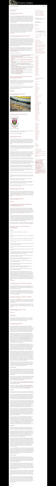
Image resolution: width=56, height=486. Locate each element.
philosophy (40, 170)
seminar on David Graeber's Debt (41, 171)
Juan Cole (36, 99)
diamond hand (31, 477)
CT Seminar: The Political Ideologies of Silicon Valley (20, 36)
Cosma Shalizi (36, 90)
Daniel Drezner (37, 93)
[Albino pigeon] (12, 201)
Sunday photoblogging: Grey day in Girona (18, 309)
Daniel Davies (36, 126)
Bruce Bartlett (42, 160)
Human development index (39, 166)
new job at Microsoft (18, 194)
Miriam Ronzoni (37, 71)
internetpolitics (41, 166)
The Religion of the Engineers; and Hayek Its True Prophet (20, 296)
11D (35, 82)
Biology (38, 160)
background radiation (26, 337)
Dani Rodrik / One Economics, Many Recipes (40, 44)
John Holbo (36, 66)
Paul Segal (36, 72)
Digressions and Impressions (38, 95)
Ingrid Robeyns (37, 65)
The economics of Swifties (38, 150)
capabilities (37, 161)
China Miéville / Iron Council (38, 41)
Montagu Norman (37, 133)
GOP (40, 165)
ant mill (12, 467)
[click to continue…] (20, 133)
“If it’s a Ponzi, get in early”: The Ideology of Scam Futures (21, 283)
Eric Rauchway (37, 127)
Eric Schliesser (36, 59)
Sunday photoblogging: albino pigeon (17, 198)
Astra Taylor (36, 123)
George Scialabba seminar (39, 164)
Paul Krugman (36, 170)
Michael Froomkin (37, 106)
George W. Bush (42, 164)
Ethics (42, 163)
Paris (45, 169)
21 (37, 35)
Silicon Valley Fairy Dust (19, 73)
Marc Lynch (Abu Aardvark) (38, 103)
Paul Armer (12, 451)
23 (40, 35)
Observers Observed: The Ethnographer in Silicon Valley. (19, 68)
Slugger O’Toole (37, 111)
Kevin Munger (36, 68)
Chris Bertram (36, 58)
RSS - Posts (36, 24)
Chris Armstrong (37, 57)
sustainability (37, 172)
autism (41, 159)
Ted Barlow (36, 137)
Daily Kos (36, 91)
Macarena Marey (37, 69)
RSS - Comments (37, 25)
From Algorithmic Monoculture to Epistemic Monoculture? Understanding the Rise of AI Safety (21, 205)
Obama (39, 169)
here (23, 47)
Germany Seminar (37, 165)
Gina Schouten (37, 61)
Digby (36, 94)
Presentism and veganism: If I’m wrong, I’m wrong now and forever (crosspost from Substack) (21, 77)
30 (40, 36)
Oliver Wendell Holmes (42, 169)
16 (40, 34)
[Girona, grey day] (12, 312)
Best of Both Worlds (37, 88)
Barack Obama (44, 159)
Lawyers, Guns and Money (38, 102)
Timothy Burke (37, 117)
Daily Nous (36, 92)
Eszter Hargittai (37, 60)
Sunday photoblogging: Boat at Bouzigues (17, 94)
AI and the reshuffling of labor (40, 13)
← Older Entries (12, 484)
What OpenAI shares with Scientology (17, 188)
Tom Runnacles (37, 139)
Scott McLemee (37, 136)
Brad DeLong (36, 89)
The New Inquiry (37, 116)
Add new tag (36, 159)
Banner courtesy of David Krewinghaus (39, 78)
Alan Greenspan (39, 159)
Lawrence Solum (37, 101)
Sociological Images (37, 112)
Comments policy (15, 6)
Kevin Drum (36, 100)
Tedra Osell (36, 138)
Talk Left (36, 115)
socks (24, 131)
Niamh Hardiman (37, 134)
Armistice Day (12, 315)
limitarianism (38, 168)
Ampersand (36, 84)
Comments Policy (37, 79)
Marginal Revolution (37, 104)
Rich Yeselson (36, 135)
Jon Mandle (36, 128)
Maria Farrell (36, 70)
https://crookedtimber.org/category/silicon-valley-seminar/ (17, 50)
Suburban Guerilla (37, 114)
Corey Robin (36, 125)
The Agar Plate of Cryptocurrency (16, 323)
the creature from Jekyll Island (27, 385)
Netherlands (36, 169)
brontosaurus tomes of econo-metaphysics (18, 382)
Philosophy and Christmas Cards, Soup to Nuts (18, 114)
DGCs (19, 376)
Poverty (43, 170)
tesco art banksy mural (42, 172)
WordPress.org (36, 146)
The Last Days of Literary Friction (16, 13)
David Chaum (28, 449)
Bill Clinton (36, 160)
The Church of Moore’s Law (14, 65)
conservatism (37, 163)
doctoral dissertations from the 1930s (28, 381)
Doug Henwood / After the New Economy (39, 45)
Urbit (17, 413)
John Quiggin (36, 67)
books (39, 160)
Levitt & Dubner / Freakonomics (38, 49)
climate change (38, 163)
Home (11, 6)
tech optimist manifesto (19, 299)
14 (37, 34)
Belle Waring (36, 56)
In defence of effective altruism (15, 136)
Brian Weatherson (37, 124)
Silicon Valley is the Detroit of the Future (25, 63)
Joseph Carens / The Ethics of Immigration (40, 48)
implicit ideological (21, 337)
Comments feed (37, 145)
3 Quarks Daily (37, 83)
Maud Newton (36, 105)
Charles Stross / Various (37, 40)
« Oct (36, 37)
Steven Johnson (37, 113)
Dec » (37, 37)
